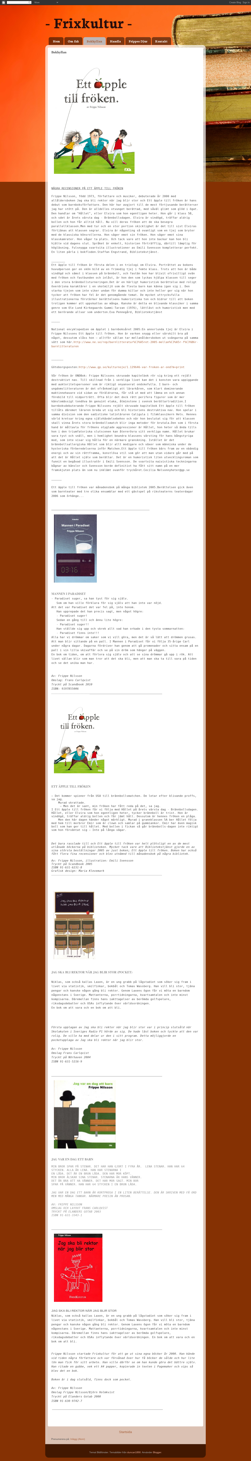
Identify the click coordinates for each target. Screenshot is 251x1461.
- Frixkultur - (88, 22)
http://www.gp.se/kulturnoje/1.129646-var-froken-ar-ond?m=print (132, 367)
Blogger (157, 1452)
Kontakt (161, 41)
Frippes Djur (138, 41)
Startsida (125, 1432)
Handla (115, 41)
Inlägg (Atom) (77, 1439)
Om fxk (73, 41)
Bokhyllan (94, 41)
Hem (56, 41)
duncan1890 (134, 1452)
